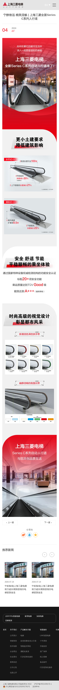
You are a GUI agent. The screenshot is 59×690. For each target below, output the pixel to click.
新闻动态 (13, 662)
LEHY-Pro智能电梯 (12, 616)
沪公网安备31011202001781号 (18, 687)
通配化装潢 (24, 651)
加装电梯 (40, 616)
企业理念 (13, 651)
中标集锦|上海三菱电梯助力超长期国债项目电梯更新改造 (16, 589)
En (46, 5)
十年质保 (43, 641)
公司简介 (13, 636)
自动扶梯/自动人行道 (28, 641)
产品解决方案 (25, 630)
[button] (44, 554)
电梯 (22, 636)
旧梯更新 (8, 620)
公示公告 (13, 667)
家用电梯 (28, 616)
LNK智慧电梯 (45, 636)
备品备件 (43, 662)
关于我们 (13, 630)
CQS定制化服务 (26, 657)
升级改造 (43, 646)
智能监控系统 (25, 646)
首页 (4, 630)
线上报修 (43, 657)
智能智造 (13, 641)
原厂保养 (43, 651)
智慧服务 (43, 630)
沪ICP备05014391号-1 (43, 684)
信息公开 (13, 673)
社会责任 (13, 657)
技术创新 (13, 646)
